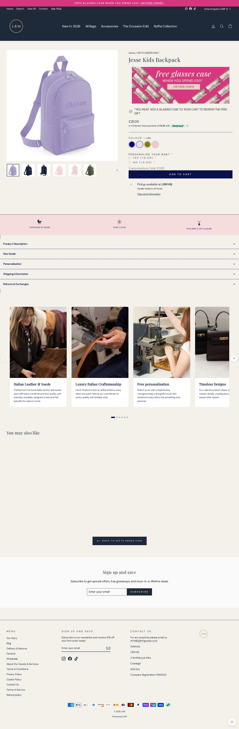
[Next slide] (234, 358)
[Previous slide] (5, 358)
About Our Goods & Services (22, 664)
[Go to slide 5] (124, 417)
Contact (43, 8)
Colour (140, 137)
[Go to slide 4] (122, 417)
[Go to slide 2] (117, 417)
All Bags (90, 26)
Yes (143, 157)
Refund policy (14, 695)
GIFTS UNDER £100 (147, 53)
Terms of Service (16, 689)
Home (10, 8)
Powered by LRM (119, 716)
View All (31, 8)
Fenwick (11, 653)
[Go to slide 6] (127, 417)
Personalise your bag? (149, 154)
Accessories (109, 26)
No (142, 162)
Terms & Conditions (17, 669)
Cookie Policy (14, 679)
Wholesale (12, 658)
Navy (132, 144)
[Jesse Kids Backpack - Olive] (17, 509)
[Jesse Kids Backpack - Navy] (8, 509)
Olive (147, 144)
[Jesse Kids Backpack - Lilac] (13, 509)
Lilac (139, 144)
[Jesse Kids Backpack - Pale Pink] (21, 509)
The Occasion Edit (136, 26)
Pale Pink (155, 144)
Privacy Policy (14, 674)
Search (20, 8)
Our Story (12, 638)
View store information (148, 194)
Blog (9, 643)
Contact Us (13, 684)
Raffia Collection (165, 26)
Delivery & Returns (17, 648)
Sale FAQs (56, 8)
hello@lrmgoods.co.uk (145, 640)
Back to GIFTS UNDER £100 (121, 540)
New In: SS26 (71, 26)
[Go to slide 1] (113, 417)
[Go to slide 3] (119, 417)
